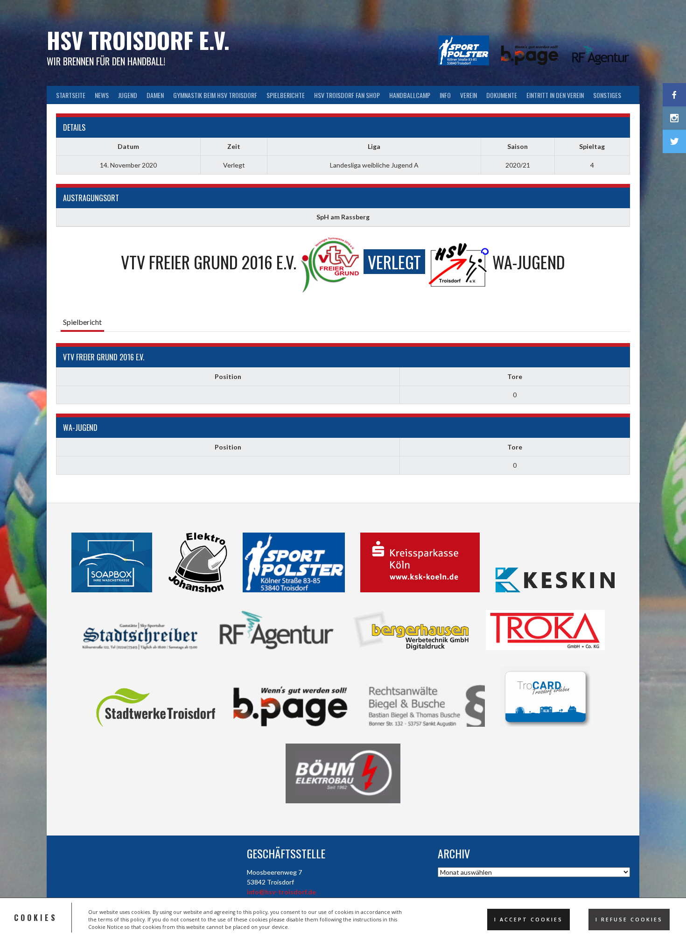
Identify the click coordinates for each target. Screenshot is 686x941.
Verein (468, 95)
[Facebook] (674, 94)
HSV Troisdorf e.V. (138, 39)
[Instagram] (674, 118)
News (102, 95)
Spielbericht (82, 321)
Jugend (127, 95)
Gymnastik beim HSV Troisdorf (215, 95)
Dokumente (501, 95)
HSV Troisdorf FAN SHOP (347, 95)
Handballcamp (409, 95)
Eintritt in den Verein (555, 95)
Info (445, 95)
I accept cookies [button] (528, 919)
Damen (155, 95)
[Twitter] (674, 141)
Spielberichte (285, 95)
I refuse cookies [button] (629, 919)
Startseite (70, 95)
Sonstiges (607, 95)
